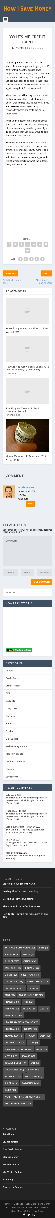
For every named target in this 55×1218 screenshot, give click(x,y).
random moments (15, 761)
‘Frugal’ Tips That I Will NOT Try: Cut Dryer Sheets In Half (27, 844)
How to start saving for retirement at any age (25, 915)
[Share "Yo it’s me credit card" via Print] (27, 250)
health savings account (21, 1022)
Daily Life (18, 1203)
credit (11, 974)
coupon (32, 967)
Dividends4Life (10, 1141)
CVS (8, 693)
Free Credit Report (12, 1149)
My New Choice (11, 1164)
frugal (29, 1008)
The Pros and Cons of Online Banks (21, 906)
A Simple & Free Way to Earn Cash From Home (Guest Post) (25, 831)
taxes (10, 1089)
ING (31, 1035)
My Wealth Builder (12, 1172)
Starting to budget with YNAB (19, 883)
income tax (13, 1035)
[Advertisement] (27, 194)
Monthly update (14, 753)
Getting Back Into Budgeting (18, 898)
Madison (10, 852)
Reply (31, 503)
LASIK (45, 1035)
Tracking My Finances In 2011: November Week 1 (23, 409)
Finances (10, 723)
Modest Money (11, 1156)
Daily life (10, 700)
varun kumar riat (15, 826)
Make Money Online (21, 1211)
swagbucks (30, 1083)
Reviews (45, 1207)
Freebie (9, 731)
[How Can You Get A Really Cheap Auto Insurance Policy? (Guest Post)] (27, 349)
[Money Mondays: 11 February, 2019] (27, 435)
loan (33, 1042)
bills (43, 947)
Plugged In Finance (13, 1187)
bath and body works (20, 947)
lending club (14, 1042)
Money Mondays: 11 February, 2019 (26, 456)
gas (44, 1008)
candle (29, 961)
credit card (30, 974)
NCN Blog (8, 1179)
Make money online (16, 746)
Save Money (12, 776)
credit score (14, 988)
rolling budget (15, 1062)
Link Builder (12, 738)
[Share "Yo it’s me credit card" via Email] (46, 244)
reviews (10, 768)
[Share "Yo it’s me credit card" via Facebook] (9, 244)
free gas (12, 1008)
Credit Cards (12, 678)
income (30, 1028)
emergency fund (31, 995)
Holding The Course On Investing (20, 891)
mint (41, 1049)
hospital (12, 1028)
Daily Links (11, 708)
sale (35, 1062)
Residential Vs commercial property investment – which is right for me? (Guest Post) (26, 800)
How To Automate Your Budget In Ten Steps (25, 857)
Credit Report (13, 685)
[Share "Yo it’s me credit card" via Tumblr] (21, 244)
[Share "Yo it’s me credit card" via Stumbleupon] (40, 244)
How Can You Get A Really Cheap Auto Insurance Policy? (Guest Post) (27, 368)
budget (10, 670)
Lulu (8, 794)
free (28, 1001)
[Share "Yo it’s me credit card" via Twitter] (15, 244)
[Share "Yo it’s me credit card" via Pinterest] (27, 244)
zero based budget (18, 1103)
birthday (11, 954)
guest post (13, 1015)
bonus (28, 954)
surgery (11, 1083)
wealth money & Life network (24, 1096)
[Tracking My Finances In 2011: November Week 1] (27, 391)
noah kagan (26, 487)
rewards (28, 1056)
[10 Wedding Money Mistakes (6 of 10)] (27, 311)
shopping (35, 1069)
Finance (10, 810)
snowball (12, 1076)
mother (11, 1056)
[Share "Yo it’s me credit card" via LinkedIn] (34, 244)
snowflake (33, 1076)
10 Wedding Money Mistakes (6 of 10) (27, 328)
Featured (10, 716)
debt (10, 995)
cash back (13, 967)
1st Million (8, 1134)
